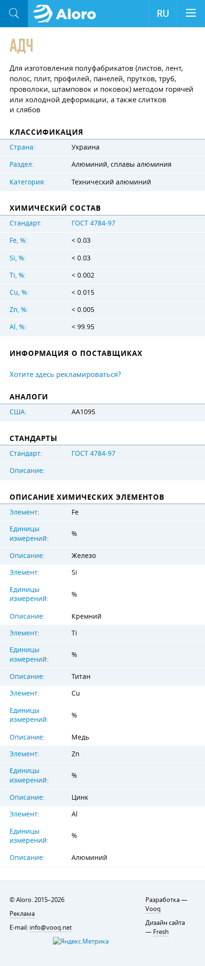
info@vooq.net (51, 927)
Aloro (67, 14)
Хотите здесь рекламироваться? (65, 374)
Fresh (161, 931)
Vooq (153, 908)
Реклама (22, 913)
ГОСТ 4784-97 (93, 223)
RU (163, 13)
